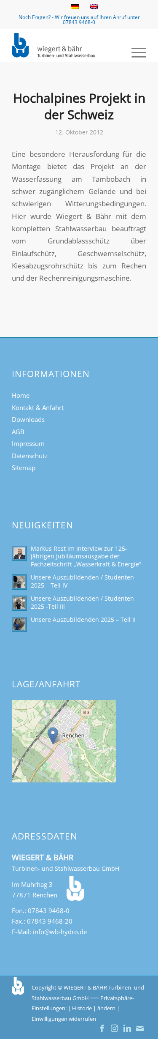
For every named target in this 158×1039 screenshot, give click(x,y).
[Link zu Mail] (140, 1028)
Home (20, 395)
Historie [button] (82, 1008)
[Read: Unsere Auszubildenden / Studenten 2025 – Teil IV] (19, 582)
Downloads (28, 419)
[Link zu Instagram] (114, 1028)
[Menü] (134, 51)
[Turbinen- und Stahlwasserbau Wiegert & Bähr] (65, 45)
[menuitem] (134, 51)
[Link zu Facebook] (102, 1028)
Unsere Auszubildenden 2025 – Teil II (83, 619)
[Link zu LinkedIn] (127, 1028)
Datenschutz (30, 455)
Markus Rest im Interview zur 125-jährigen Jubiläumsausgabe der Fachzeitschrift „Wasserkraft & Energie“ (86, 556)
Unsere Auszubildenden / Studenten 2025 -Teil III (82, 602)
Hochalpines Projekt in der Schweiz (79, 106)
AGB (18, 431)
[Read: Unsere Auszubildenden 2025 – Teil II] (19, 624)
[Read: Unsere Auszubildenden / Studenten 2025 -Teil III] (19, 603)
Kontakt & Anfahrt (38, 407)
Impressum (28, 443)
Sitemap (23, 467)
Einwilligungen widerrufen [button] (64, 1019)
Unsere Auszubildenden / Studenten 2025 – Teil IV (82, 581)
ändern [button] (106, 1008)
